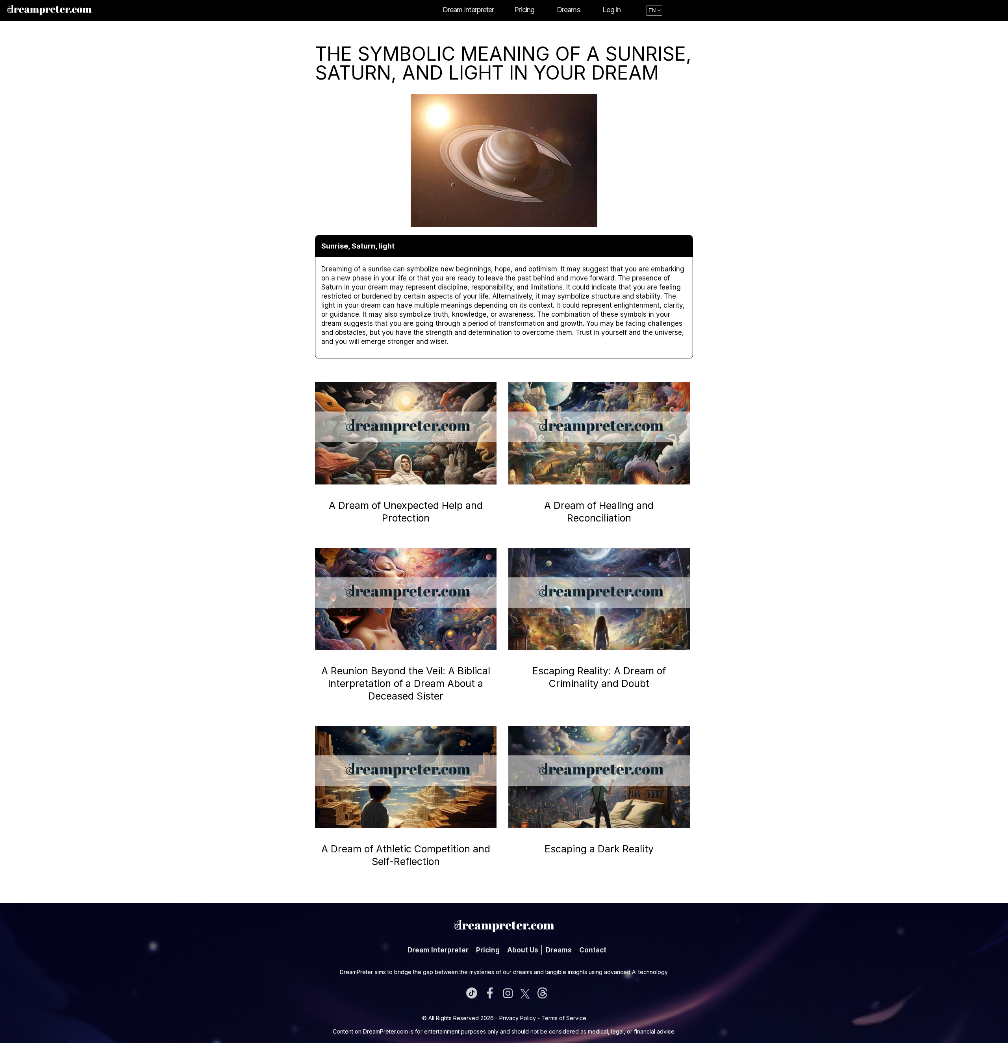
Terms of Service (563, 1018)
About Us (522, 950)
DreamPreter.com (385, 1031)
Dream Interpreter (468, 10)
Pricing (524, 10)
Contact (592, 950)
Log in (611, 10)
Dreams (568, 10)
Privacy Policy (517, 1018)
